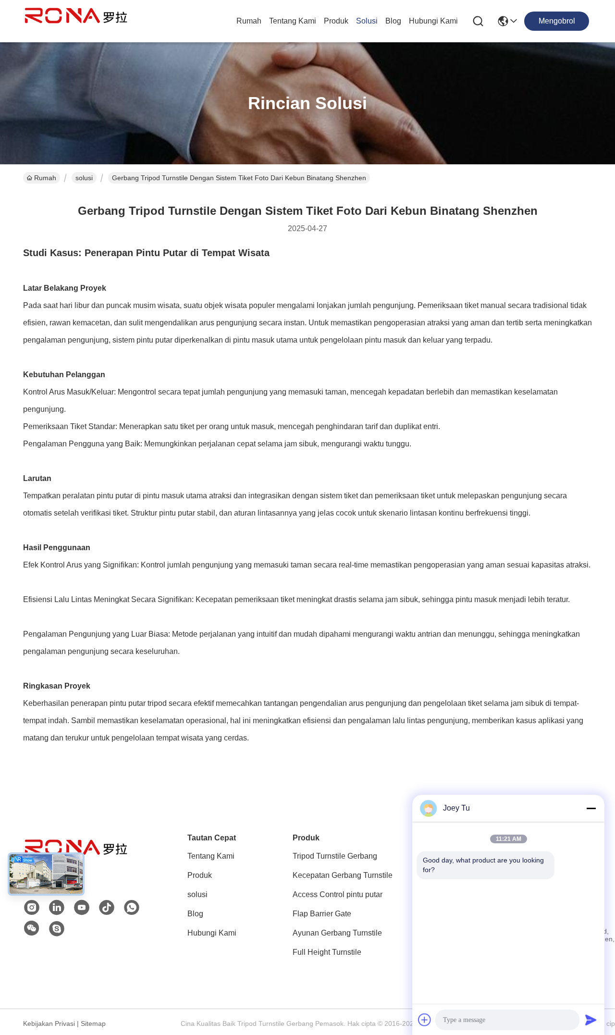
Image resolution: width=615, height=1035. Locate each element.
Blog (393, 21)
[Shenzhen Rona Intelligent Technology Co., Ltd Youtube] (81, 907)
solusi (367, 21)
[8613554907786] (131, 907)
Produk (336, 21)
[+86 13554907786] (56, 929)
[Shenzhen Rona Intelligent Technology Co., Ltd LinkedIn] (56, 907)
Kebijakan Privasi (49, 1023)
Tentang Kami (292, 21)
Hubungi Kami (433, 21)
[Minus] (591, 808)
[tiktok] (106, 907)
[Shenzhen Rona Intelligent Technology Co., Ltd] (76, 21)
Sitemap (93, 1023)
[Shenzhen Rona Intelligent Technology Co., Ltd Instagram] (31, 907)
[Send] (591, 1019)
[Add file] (424, 1019)
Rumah (248, 21)
